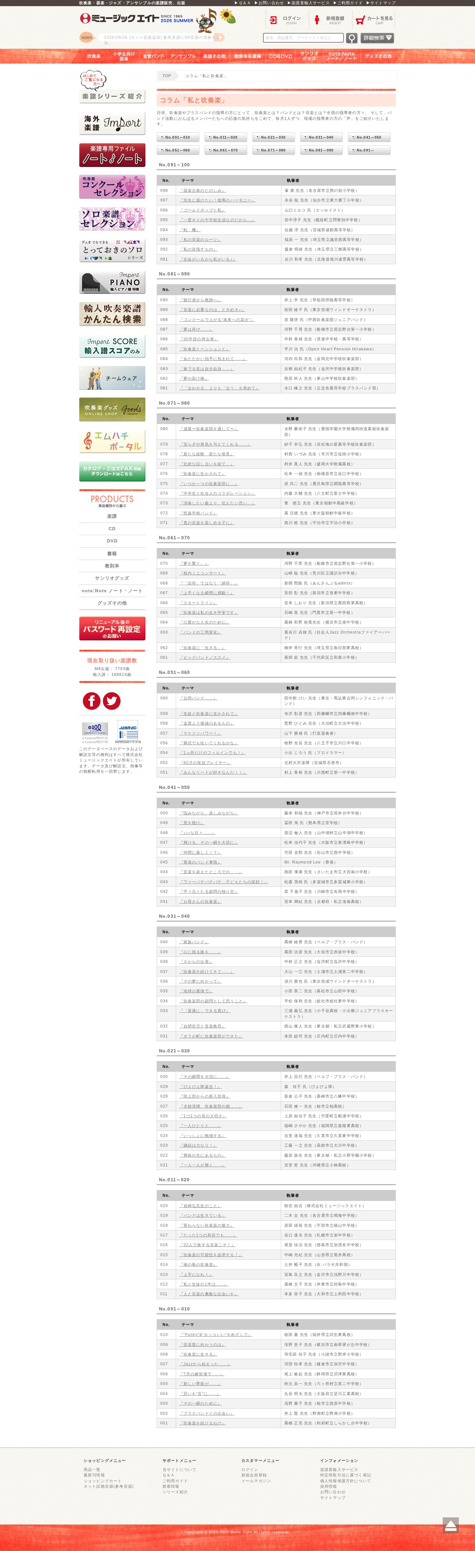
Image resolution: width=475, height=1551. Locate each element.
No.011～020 (225, 137)
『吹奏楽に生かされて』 (202, 473)
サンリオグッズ (309, 56)
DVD (112, 540)
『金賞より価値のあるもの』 (207, 723)
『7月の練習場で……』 (202, 1374)
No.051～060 (177, 150)
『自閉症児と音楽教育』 (202, 1026)
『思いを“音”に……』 (200, 1393)
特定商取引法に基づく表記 (345, 1475)
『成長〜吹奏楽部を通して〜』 (209, 429)
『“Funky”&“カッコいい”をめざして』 (216, 1334)
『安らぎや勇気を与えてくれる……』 (215, 444)
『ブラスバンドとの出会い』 (207, 1413)
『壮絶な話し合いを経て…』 (207, 464)
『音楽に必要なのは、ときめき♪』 (212, 309)
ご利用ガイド (175, 1481)
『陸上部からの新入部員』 (204, 1096)
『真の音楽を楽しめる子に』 (207, 523)
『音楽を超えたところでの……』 (211, 872)
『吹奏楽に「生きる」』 (202, 648)
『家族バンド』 (194, 942)
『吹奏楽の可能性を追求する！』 (211, 1255)
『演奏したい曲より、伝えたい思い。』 (217, 503)
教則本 (112, 565)
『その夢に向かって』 (200, 981)
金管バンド (153, 56)
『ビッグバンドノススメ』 (204, 657)
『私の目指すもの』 (198, 249)
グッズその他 (383, 56)
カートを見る (374, 19)
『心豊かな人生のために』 (204, 622)
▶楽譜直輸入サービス (308, 3)
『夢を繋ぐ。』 (194, 563)
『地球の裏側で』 (196, 991)
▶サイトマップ (381, 3)
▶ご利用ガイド (348, 3)
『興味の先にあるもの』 (202, 1155)
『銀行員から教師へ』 (200, 300)
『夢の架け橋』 (194, 378)
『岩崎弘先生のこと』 (200, 1206)
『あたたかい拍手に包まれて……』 (213, 359)
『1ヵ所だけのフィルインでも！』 (212, 752)
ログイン (287, 19)
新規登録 (330, 19)
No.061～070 (225, 150)
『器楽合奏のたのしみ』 (202, 190)
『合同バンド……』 (198, 698)
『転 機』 (190, 230)
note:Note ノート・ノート (112, 590)
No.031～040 (321, 137)
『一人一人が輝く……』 (202, 1165)
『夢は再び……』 (196, 329)
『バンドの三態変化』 (200, 632)
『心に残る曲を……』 (200, 952)
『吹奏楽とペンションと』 (204, 349)
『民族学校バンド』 (198, 513)
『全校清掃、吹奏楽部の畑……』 (211, 1106)
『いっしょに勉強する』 (202, 1135)
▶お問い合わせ (269, 3)
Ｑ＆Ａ (169, 1475)
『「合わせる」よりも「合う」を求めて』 (219, 388)
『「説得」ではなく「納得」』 (209, 583)
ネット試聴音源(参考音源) (109, 1486)
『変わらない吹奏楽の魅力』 (207, 1225)
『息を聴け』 (192, 823)
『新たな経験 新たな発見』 (207, 454)
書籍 (112, 553)
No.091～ (366, 150)
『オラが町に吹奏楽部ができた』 (211, 1036)
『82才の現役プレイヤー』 (205, 762)
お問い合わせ (333, 1492)
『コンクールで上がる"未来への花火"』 (217, 319)
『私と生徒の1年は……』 (204, 1284)
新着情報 (171, 1486)
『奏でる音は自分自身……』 (207, 369)
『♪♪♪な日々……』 (197, 833)
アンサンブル (182, 56)
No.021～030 (273, 137)
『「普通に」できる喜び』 (204, 1010)
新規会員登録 (254, 1475)
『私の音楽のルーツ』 (200, 239)
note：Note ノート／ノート (342, 56)
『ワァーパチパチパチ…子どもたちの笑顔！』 (224, 882)
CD (112, 528)
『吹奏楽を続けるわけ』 (202, 1423)
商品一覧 (92, 1469)
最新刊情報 (94, 1475)
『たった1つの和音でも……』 (208, 1235)
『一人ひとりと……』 (200, 1125)
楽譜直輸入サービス (339, 1469)
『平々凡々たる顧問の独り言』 (209, 891)
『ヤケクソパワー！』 (200, 733)
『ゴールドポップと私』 (202, 210)
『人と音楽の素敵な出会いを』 (209, 1294)
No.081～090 (321, 150)
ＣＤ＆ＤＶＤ (280, 56)
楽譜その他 (214, 56)
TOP (167, 76)
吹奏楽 (89, 56)
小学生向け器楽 (124, 56)
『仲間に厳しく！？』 (200, 852)
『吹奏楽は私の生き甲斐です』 (209, 612)
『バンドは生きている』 (202, 1215)
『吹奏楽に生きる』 (198, 1354)
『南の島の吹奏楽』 (198, 1264)
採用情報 (328, 1486)
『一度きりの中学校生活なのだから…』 (217, 220)
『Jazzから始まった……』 (205, 1364)
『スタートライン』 (198, 603)
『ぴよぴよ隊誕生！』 (200, 1086)
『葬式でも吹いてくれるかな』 (209, 743)
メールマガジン (256, 1481)
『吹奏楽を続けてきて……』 (207, 971)
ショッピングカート (103, 1481)
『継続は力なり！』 (198, 1145)
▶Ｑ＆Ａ (242, 3)
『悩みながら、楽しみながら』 (209, 813)
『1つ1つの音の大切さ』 (203, 1116)
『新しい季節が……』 (200, 1383)
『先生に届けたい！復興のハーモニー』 (217, 200)
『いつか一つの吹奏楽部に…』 (209, 483)
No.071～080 (273, 150)
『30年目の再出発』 (199, 339)
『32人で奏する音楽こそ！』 (207, 1245)
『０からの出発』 (196, 961)
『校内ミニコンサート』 (202, 573)
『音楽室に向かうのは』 (202, 1344)
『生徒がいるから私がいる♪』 (208, 259)
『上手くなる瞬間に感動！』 (207, 593)
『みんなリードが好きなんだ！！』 (213, 772)
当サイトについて (179, 1469)
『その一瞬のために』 (200, 1403)
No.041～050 (369, 137)
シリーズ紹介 (175, 1492)
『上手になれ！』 (196, 1274)
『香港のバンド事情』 (200, 862)
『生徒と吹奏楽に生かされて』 (209, 713)
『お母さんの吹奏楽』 (200, 901)
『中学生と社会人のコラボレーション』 (217, 493)
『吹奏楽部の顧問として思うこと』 (213, 1001)
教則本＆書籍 (248, 56)
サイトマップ (333, 1497)
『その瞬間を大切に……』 (204, 1076)
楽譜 (112, 516)
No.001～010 (177, 137)
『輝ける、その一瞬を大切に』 (209, 842)
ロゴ (160, 27)
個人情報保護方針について (345, 1481)
